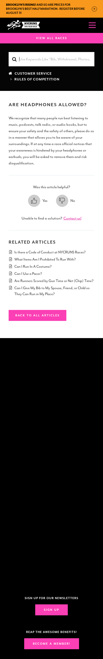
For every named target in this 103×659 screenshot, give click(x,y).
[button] (37, 201)
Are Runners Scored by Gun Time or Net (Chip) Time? (53, 281)
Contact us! (72, 218)
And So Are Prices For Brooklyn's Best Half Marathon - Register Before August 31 (45, 9)
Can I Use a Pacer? (28, 274)
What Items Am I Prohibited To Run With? (45, 259)
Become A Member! (51, 644)
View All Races (51, 38)
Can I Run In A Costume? (33, 266)
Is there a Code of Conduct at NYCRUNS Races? (50, 252)
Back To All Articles (37, 315)
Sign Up (51, 610)
